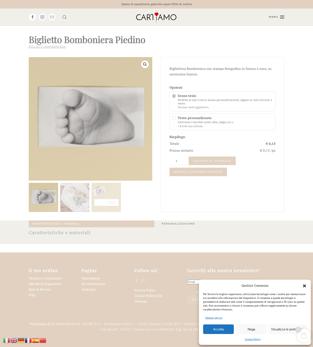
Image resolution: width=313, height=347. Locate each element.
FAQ (32, 294)
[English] (14, 340)
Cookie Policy (253, 339)
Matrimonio (91, 278)
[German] (21, 340)
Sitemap (140, 301)
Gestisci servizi (214, 317)
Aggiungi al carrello (212, 160)
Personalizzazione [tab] (178, 223)
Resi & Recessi (40, 289)
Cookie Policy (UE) (148, 295)
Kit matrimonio (93, 283)
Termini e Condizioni (45, 278)
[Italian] (6, 340)
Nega (251, 329)
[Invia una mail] (52, 17)
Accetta (218, 329)
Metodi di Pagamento (45, 283)
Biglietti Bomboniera (47, 46)
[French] (28, 340)
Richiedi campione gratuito (198, 171)
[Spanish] (35, 340)
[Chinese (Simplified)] (43, 340)
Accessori (89, 289)
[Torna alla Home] (156, 17)
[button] (304, 285)
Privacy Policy (145, 290)
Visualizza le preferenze (287, 329)
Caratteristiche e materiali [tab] (56, 223)
